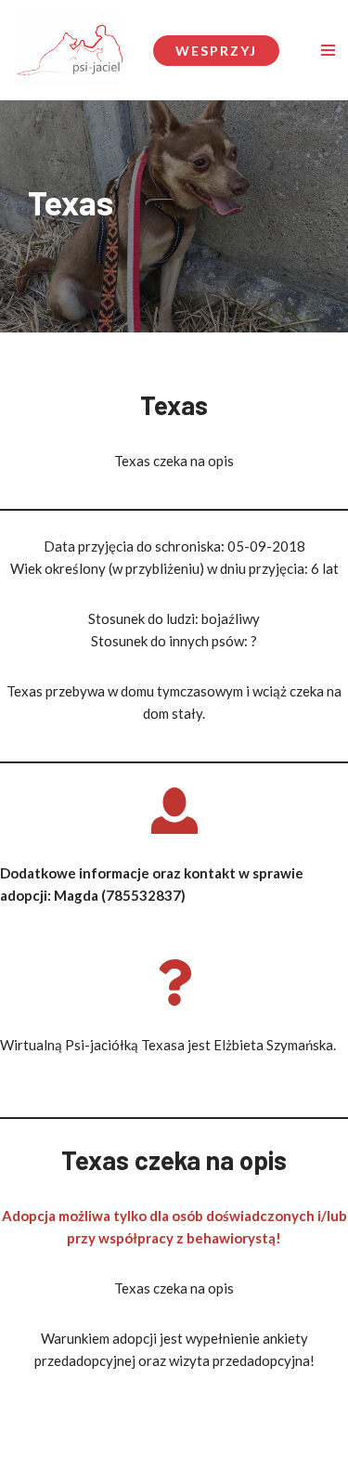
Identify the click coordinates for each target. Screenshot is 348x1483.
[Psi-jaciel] (69, 50)
